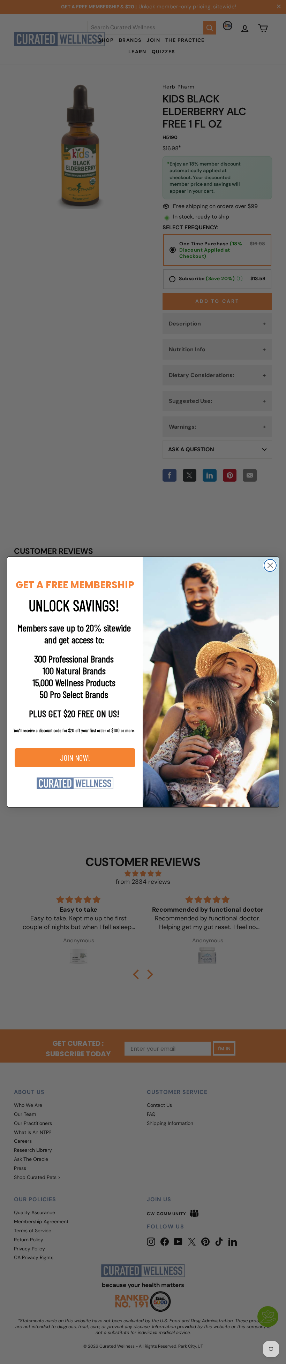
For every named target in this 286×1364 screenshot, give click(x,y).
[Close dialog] (270, 565)
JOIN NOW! (75, 757)
